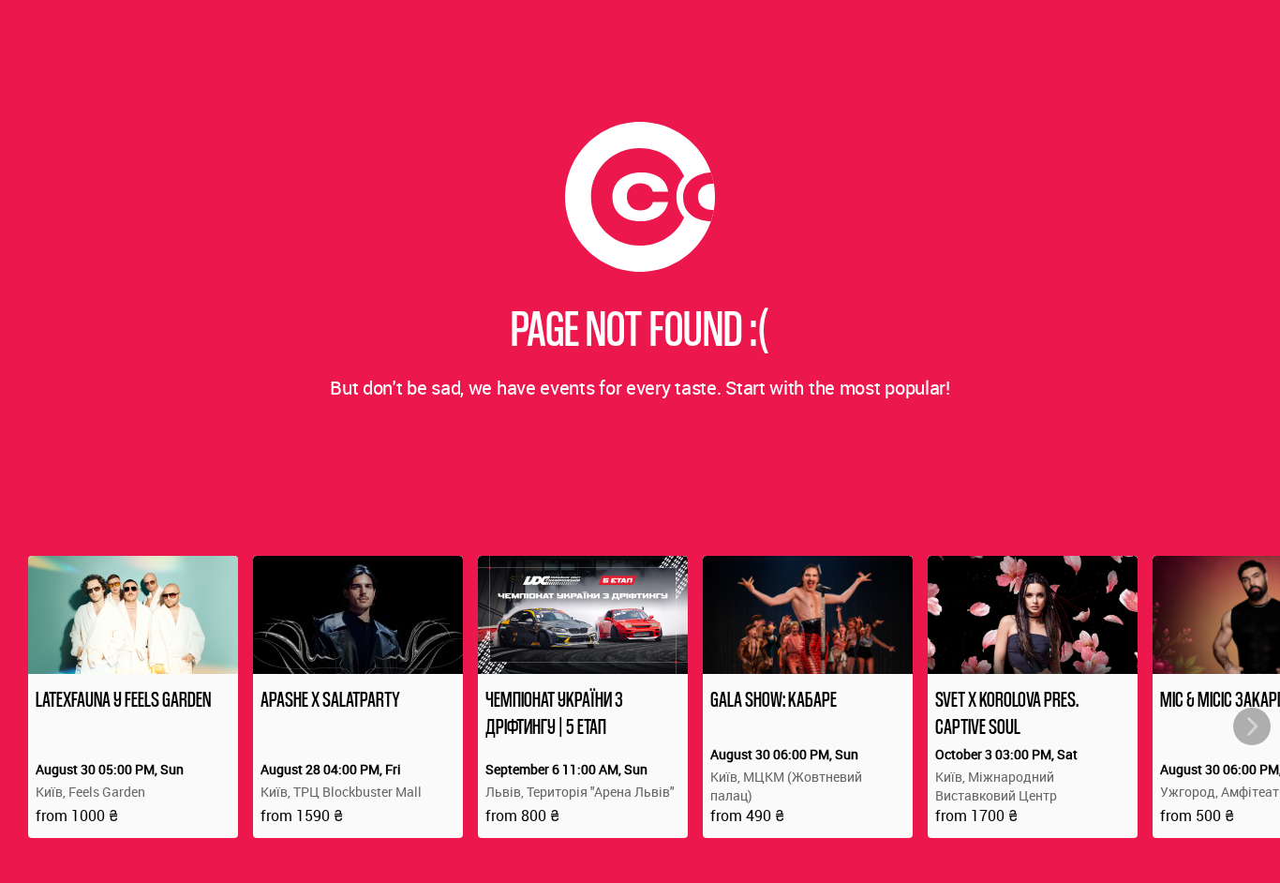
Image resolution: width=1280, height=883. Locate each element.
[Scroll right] (1252, 726)
